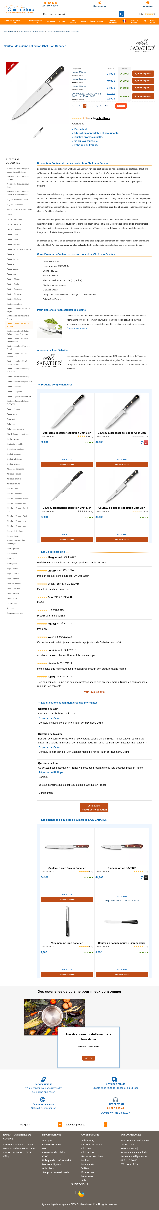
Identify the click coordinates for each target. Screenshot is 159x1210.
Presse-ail (10, 558)
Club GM (86, 1148)
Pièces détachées (113, 21)
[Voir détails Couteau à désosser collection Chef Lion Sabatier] (122, 411)
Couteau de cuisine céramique (18, 377)
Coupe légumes (13, 259)
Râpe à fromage (13, 573)
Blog (44, 1148)
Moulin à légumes (14, 479)
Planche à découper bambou (18, 499)
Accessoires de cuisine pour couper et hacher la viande (18, 193)
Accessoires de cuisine (35, 21)
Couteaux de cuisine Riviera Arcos (18, 317)
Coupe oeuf (11, 254)
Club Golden (88, 1152)
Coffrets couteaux (14, 229)
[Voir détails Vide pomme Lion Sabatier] (67, 921)
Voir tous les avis (94, 691)
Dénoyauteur (12, 419)
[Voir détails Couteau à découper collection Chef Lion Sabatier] (67, 411)
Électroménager (96, 21)
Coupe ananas (12, 234)
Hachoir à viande (13, 464)
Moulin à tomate (13, 484)
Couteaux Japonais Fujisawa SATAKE (18, 402)
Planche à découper (14, 494)
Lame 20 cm (79, 79)
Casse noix (11, 214)
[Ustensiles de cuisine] (19, 12)
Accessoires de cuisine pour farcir (18, 185)
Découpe (61, 21)
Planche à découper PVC (17, 516)
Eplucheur (11, 424)
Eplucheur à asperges (15, 429)
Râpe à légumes (13, 578)
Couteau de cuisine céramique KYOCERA (18, 370)
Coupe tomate (12, 274)
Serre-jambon (12, 603)
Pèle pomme (12, 553)
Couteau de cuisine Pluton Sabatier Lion (17, 355)
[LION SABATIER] (142, 56)
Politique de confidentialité (56, 1160)
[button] (121, 14)
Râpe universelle (13, 588)
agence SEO (69, 1204)
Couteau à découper (15, 289)
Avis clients (48, 1168)
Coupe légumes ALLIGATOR (19, 249)
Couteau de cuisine (14, 304)
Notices (85, 1160)
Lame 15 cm (79, 72)
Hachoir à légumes (14, 459)
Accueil (6, 31)
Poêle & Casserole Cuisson (12, 21)
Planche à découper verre (17, 521)
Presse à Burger (13, 536)
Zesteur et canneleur (15, 613)
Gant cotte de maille (15, 444)
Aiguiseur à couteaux (15, 204)
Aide (83, 1180)
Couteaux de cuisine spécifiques (19, 382)
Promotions (87, 1172)
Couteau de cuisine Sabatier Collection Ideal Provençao (18, 332)
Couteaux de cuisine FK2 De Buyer (18, 310)
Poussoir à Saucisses (15, 531)
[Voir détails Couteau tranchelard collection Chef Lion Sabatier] (67, 486)
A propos (47, 1140)
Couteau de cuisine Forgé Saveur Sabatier (17, 362)
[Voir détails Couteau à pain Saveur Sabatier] (67, 846)
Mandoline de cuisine (15, 469)
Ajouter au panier (67, 464)
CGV (45, 1156)
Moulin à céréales (14, 474)
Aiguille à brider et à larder (17, 199)
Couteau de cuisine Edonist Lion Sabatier (17, 340)
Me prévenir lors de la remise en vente (122, 901)
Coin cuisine (73, 21)
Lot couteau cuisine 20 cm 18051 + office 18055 (86, 95)
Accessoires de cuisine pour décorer (18, 178)
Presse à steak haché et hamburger (16, 542)
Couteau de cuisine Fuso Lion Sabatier (18, 347)
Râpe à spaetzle (13, 593)
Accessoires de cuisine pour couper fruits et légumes (18, 170)
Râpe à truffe (12, 598)
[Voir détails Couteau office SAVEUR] (122, 846)
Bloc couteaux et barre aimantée (19, 209)
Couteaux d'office (14, 387)
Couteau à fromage (14, 294)
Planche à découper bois (16, 504)
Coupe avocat (12, 239)
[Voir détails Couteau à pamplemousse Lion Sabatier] (122, 921)
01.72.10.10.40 (128, 1160)
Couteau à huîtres (14, 299)
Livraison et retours (92, 1144)
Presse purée (12, 563)
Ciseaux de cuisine (14, 219)
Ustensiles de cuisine (53, 1152)
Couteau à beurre (13, 279)
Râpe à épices (12, 568)
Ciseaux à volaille (14, 224)
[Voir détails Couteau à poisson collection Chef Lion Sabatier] (122, 486)
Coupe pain (11, 264)
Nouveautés (88, 1164)
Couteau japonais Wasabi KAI (19, 397)
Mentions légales (51, 1164)
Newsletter (87, 1176)
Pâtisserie (51, 21)
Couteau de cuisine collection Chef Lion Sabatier (62, 31)
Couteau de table (13, 409)
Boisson (84, 21)
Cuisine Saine (152, 22)
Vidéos (85, 1168)
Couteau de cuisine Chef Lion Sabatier (31, 31)
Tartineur (10, 608)
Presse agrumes (13, 548)
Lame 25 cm (79, 86)
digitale (54, 1204)
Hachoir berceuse (14, 454)
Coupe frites (12, 414)
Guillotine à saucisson (15, 449)
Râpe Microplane (13, 583)
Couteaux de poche (14, 392)
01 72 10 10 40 (50, 3)
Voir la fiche (67, 459)
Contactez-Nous (51, 1144)
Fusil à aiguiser (13, 439)
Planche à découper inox (16, 526)
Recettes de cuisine (92, 1156)
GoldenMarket (85, 1204)
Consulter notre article (77, 328)
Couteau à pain (13, 284)
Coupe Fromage (13, 244)
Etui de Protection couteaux (18, 434)
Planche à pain (12, 489)
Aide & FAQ (87, 1140)
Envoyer (89, 1058)
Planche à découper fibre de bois (18, 509)
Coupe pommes (13, 269)
